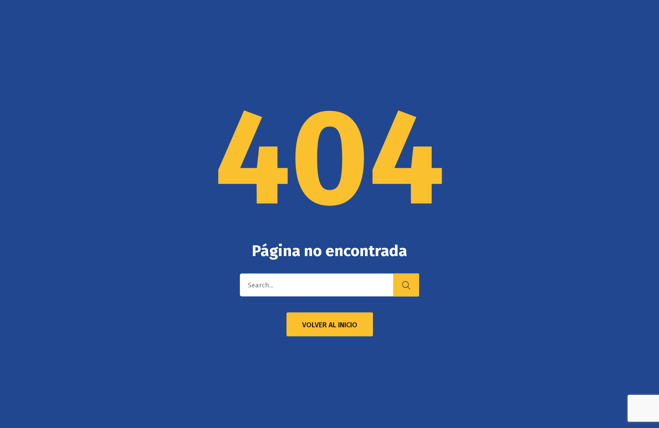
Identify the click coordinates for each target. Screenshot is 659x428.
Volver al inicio (329, 325)
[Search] (406, 285)
